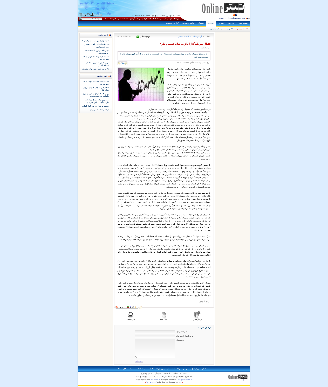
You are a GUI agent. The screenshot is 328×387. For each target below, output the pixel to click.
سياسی (231, 23)
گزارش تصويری (172, 23)
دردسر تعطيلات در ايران (99, 109)
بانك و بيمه (229, 29)
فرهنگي (201, 23)
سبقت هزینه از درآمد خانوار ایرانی (95, 106)
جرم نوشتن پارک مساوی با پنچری (232, 18)
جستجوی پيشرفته (144, 18)
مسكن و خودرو (216, 29)
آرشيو (132, 18)
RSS (106, 19)
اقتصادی (211, 23)
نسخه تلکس (123, 18)
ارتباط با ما (157, 18)
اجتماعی (221, 23)
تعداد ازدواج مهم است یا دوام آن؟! (95, 41)
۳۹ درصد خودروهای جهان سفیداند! (95, 69)
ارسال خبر (168, 18)
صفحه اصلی (243, 23)
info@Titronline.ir (185, 379)
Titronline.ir (155, 379)
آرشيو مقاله (197, 36)
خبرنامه (113, 18)
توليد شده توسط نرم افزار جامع (164, 382)
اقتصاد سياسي (242, 29)
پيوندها (176, 18)
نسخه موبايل (128, 369)
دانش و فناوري (188, 23)
